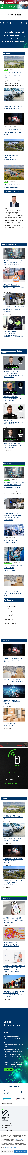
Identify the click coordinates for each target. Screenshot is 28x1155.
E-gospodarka (7, 479)
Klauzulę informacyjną (17, 1062)
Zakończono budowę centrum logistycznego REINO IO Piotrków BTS (12, 158)
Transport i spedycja (8, 562)
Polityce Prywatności (20, 1139)
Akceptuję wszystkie (20, 1151)
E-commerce (6, 126)
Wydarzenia (8, 600)
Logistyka (6, 69)
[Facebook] (3, 23)
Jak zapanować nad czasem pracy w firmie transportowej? (13, 568)
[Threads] (10, 23)
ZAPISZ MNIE (8, 1069)
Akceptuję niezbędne (7, 1151)
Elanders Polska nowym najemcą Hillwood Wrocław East (14, 75)
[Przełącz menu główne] (21, 23)
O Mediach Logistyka (7, 1125)
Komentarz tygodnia (11, 191)
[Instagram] (8, 23)
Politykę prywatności (9, 1064)
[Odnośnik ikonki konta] (26, 23)
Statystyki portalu (6, 1127)
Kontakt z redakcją (6, 1123)
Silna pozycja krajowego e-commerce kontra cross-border (13, 132)
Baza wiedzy (7, 463)
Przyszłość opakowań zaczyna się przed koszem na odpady (13, 593)
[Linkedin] (1, 23)
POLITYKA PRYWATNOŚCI (10, 1147)
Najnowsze (6, 53)
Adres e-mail (7, 1029)
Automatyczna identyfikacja (9, 510)
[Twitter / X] (6, 23)
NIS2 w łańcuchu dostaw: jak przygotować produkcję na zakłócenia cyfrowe (14, 485)
